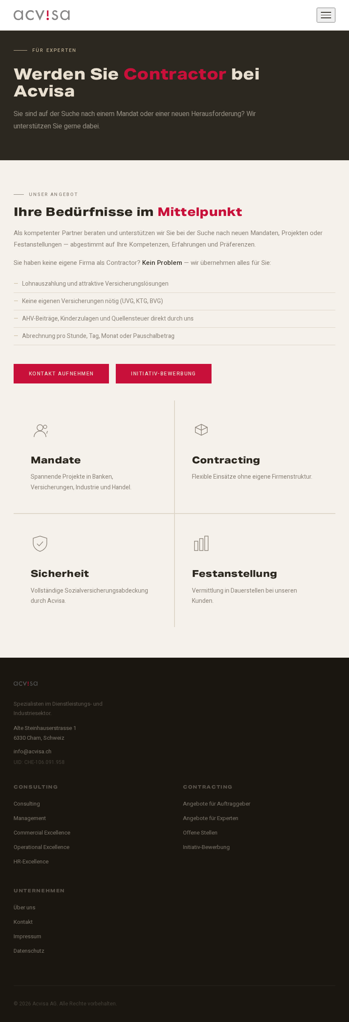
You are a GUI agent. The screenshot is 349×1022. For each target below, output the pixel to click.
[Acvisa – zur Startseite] (42, 15)
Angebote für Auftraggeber (216, 804)
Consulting (27, 804)
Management (30, 818)
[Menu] (326, 15)
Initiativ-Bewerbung (163, 374)
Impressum (27, 936)
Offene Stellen (200, 833)
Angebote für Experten (210, 818)
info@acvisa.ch (32, 751)
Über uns (24, 907)
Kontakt (23, 922)
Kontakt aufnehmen (61, 374)
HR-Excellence (31, 861)
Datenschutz (29, 951)
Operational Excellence (41, 847)
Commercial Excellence (42, 833)
